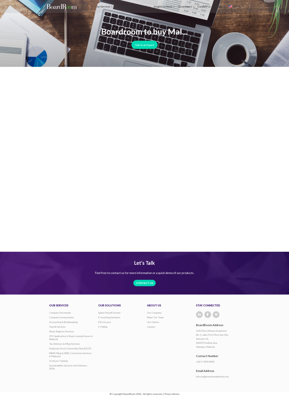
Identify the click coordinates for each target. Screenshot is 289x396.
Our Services (102, 6)
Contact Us (204, 6)
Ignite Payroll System (109, 312)
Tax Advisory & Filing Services (64, 343)
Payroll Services (57, 326)
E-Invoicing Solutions (109, 317)
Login (219, 6)
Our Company (154, 312)
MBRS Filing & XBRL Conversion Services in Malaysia (70, 355)
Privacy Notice (171, 393)
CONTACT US (144, 283)
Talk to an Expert (144, 44)
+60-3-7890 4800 (205, 361)
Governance (185, 6)
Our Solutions (123, 6)
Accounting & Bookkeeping (63, 322)
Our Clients (153, 322)
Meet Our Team (155, 317)
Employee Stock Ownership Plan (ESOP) (70, 348)
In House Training (58, 360)
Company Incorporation (61, 317)
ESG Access (104, 322)
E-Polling (102, 326)
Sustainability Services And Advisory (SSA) (68, 367)
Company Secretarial (60, 312)
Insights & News (163, 6)
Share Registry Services (61, 331)
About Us (142, 6)
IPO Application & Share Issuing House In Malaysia (71, 338)
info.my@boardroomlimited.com (212, 376)
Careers (151, 326)
